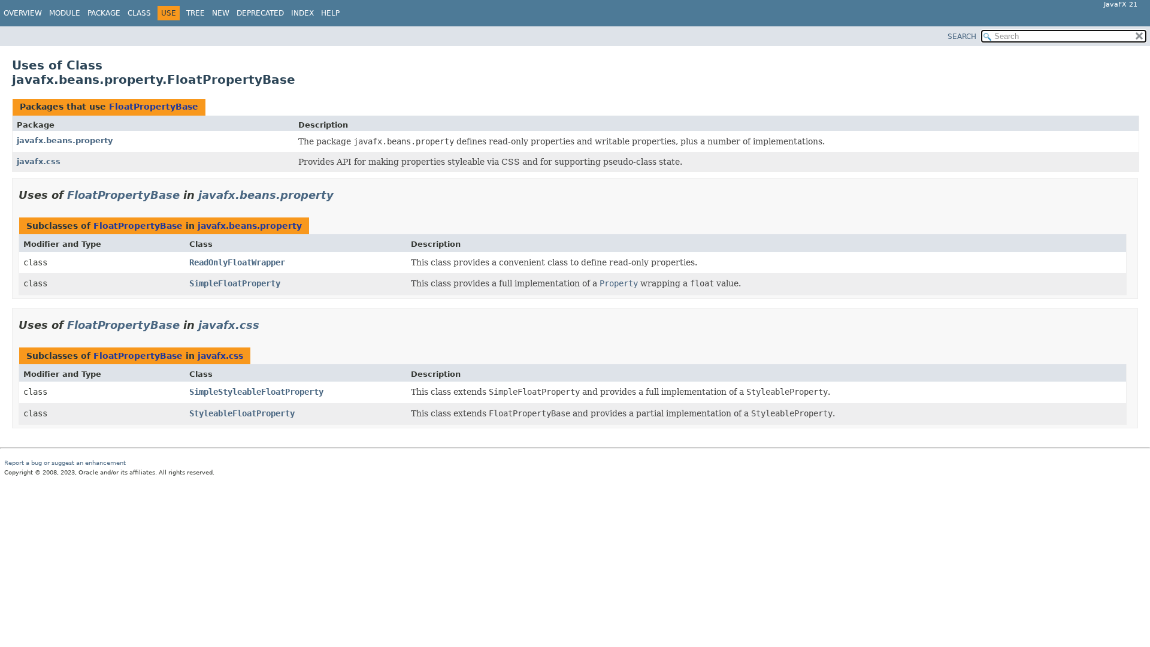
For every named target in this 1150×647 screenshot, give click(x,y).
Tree (195, 13)
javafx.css (38, 161)
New (220, 13)
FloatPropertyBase (153, 106)
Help (330, 13)
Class (139, 13)
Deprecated (260, 13)
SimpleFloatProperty (234, 283)
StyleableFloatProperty (242, 413)
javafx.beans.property (65, 140)
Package (103, 13)
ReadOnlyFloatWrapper (237, 262)
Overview (23, 13)
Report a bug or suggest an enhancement (65, 462)
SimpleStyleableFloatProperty (256, 392)
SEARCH (962, 36)
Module (64, 13)
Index (302, 13)
